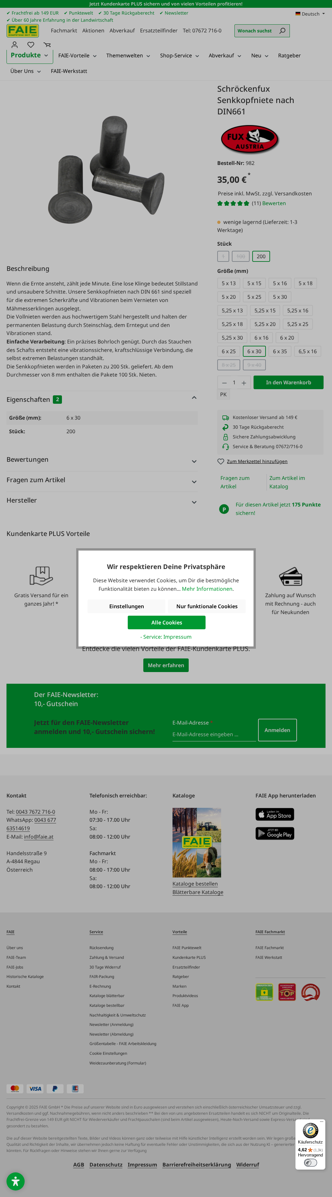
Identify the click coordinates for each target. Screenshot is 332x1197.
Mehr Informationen (207, 588)
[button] (15, 1181)
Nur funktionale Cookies (207, 606)
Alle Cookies (166, 622)
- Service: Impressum (166, 636)
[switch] (310, 1163)
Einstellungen (126, 606)
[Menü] (322, 1123)
